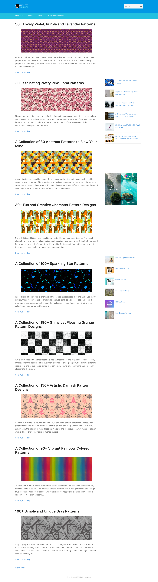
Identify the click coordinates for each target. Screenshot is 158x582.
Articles (18, 16)
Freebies (29, 16)
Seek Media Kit (120, 280)
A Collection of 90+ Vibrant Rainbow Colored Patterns (52, 450)
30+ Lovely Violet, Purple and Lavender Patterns (55, 24)
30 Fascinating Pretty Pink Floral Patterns (49, 83)
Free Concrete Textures (123, 313)
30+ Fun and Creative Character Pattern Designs (55, 205)
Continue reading (22, 72)
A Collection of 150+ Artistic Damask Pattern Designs (52, 387)
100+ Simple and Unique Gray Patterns (47, 511)
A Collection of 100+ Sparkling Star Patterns (51, 263)
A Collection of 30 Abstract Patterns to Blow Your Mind (56, 144)
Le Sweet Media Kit (122, 269)
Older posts (20, 568)
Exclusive (40, 16)
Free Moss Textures (122, 291)
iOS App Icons (120, 302)
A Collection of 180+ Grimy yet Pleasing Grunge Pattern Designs (54, 324)
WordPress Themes (56, 16)
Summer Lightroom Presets (125, 258)
